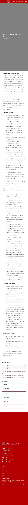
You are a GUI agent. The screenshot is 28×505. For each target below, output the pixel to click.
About (5, 384)
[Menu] (2, 1)
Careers (5, 401)
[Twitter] (6, 461)
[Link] (15, 1)
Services (5, 393)
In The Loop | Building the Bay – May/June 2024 (13, 377)
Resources (6, 397)
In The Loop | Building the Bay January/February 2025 (14, 365)
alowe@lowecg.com (7, 355)
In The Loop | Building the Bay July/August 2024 (12, 375)
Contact (6, 406)
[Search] (26, 1)
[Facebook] (4, 461)
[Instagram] (9, 461)
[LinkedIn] (2, 461)
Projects (6, 388)
